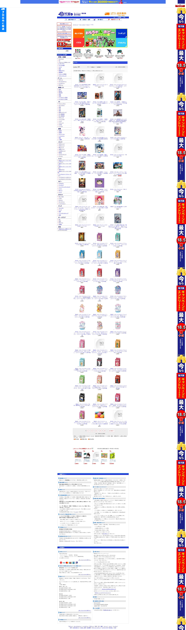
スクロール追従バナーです (3, 19)
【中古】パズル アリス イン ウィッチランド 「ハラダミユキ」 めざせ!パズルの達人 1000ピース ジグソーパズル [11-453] (118, 422)
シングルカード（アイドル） (65, 179)
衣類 (60, 215)
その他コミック (62, 151)
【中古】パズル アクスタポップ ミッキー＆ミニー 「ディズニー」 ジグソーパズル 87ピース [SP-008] (99, 280)
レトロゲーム (62, 83)
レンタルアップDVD (63, 97)
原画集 (60, 132)
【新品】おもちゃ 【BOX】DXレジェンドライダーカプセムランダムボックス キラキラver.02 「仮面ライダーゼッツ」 (78, 55)
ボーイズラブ (62, 105)
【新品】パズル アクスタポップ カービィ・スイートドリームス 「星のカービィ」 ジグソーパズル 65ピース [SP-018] (118, 316)
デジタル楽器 (62, 65)
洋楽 (60, 108)
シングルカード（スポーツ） (65, 177)
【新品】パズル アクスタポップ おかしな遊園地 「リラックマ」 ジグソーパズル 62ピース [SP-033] (82, 370)
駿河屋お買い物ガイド (107, 610)
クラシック (61, 122)
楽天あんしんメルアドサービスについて (103, 592)
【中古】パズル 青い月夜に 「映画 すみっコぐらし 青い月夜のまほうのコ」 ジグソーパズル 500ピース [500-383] (82, 103)
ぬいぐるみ (61, 196)
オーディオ (61, 59)
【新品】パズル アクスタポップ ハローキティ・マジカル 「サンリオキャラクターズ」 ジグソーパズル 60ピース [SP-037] (118, 370)
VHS (60, 94)
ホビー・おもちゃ (82, 24)
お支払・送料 (83, 627)
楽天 (115, 627)
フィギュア (61, 185)
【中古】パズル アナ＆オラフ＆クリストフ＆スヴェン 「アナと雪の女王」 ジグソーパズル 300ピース (118, 86)
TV (59, 60)
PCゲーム (61, 85)
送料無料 (99, 67)
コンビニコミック (62, 154)
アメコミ (61, 156)
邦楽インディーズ (62, 112)
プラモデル (61, 183)
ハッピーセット (62, 203)
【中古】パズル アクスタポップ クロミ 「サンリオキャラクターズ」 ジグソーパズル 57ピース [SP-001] (118, 280)
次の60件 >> (111, 430)
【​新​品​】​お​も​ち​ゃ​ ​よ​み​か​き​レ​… (95, 461)
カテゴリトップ (75, 24)
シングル (61, 126)
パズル (60, 198)
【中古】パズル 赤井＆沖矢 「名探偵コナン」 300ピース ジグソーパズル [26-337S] (82, 120)
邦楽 (60, 107)
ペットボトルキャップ (63, 213)
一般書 (60, 139)
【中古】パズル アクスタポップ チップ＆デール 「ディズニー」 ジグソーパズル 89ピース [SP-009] (118, 262)
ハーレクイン (62, 136)
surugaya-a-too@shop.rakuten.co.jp (109, 589)
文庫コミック (62, 149)
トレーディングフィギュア (64, 187)
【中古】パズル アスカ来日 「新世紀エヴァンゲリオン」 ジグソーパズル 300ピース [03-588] (82, 156)
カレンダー (61, 208)
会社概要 (89, 627)
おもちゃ (61, 200)
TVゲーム (61, 79)
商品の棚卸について (64, 23)
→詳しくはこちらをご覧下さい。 (84, 559)
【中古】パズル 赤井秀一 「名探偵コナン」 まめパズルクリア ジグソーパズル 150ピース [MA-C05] (99, 120)
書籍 (102, 626)
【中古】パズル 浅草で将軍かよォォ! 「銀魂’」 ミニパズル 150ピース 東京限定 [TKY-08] (82, 173)
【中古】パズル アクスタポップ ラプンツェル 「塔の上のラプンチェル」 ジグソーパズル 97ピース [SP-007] (99, 244)
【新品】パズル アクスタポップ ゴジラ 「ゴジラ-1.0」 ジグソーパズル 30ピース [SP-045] (118, 387)
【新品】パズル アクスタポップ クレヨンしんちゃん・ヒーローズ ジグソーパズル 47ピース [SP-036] (118, 351)
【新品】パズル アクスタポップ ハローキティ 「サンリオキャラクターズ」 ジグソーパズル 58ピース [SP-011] (82, 316)
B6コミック (61, 147)
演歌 (60, 110)
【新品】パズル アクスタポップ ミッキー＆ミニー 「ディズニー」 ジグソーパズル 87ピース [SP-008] (82, 280)
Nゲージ (60, 190)
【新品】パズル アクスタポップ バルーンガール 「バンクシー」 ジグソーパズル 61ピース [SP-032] (99, 370)
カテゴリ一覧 (105, 627)
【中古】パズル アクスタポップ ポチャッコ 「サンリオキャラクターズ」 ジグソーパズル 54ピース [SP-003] (82, 262)
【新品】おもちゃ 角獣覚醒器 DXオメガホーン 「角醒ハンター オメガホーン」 (120, 56)
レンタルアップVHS (63, 99)
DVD (60, 89)
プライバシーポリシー (96, 627)
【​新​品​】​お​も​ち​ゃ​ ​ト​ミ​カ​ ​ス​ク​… (78, 461)
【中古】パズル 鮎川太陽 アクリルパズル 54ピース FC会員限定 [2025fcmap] (99, 139)
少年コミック (62, 144)
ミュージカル (62, 119)
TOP (71, 627)
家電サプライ (62, 70)
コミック (106, 626)
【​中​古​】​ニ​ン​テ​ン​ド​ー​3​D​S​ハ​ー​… (113, 461)
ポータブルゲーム (62, 81)
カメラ (60, 67)
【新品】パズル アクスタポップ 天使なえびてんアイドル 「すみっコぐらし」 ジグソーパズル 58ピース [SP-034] (82, 351)
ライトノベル (62, 134)
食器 (60, 211)
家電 (60, 68)
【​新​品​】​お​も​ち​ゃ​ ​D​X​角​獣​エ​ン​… (86, 461)
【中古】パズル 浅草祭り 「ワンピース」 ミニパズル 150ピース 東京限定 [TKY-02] (99, 173)
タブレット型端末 (62, 74)
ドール (60, 188)
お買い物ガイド (106, 533)
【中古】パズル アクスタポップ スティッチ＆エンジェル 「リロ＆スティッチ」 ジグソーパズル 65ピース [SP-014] (118, 297)
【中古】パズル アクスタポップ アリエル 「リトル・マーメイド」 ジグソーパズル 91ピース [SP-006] (118, 244)
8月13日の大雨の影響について (64, 33)
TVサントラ (61, 117)
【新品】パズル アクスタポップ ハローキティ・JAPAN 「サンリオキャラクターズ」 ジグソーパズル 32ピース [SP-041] (118, 405)
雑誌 (60, 137)
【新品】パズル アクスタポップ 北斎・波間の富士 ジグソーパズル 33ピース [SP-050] (82, 405)
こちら (76, 511)
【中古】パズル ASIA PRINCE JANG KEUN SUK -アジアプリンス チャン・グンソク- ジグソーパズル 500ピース (82, 86)
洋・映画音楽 (62, 114)
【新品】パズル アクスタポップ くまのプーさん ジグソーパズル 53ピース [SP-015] (99, 316)
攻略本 (60, 130)
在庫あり (93, 67)
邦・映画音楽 (62, 115)
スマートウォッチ (62, 75)
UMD (60, 95)
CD (59, 219)
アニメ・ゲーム (62, 103)
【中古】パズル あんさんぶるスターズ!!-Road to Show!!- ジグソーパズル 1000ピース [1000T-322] (82, 190)
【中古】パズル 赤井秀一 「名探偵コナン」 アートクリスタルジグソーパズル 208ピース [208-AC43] (118, 103)
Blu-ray (60, 91)
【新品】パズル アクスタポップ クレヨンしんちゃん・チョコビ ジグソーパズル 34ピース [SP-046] (82, 422)
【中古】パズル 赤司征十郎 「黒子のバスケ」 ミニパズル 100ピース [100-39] (99, 208)
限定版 (60, 152)
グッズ (60, 209)
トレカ (110, 626)
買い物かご (111, 627)
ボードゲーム (62, 201)
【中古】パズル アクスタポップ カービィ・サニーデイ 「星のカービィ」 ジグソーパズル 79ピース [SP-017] (99, 333)
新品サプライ (62, 169)
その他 (60, 124)
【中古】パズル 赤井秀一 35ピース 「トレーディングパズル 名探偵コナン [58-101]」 (99, 103)
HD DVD (60, 92)
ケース (60, 192)
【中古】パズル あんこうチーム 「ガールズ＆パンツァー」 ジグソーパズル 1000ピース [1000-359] (118, 173)
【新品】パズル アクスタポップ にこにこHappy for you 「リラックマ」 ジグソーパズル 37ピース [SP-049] (99, 387)
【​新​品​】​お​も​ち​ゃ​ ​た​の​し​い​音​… (104, 461)
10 (104, 430)
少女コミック (62, 145)
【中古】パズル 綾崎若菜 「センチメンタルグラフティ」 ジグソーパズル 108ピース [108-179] (99, 190)
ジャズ (60, 121)
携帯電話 (61, 72)
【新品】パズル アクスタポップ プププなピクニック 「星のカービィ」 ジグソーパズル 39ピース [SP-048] (99, 405)
